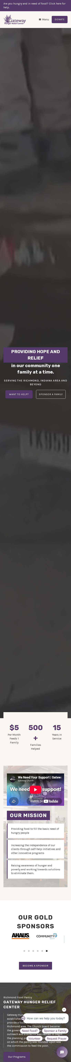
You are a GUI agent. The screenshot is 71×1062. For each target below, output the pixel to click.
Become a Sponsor (35, 965)
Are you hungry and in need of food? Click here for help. (34, 5)
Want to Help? (19, 394)
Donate (60, 19)
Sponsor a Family (51, 394)
